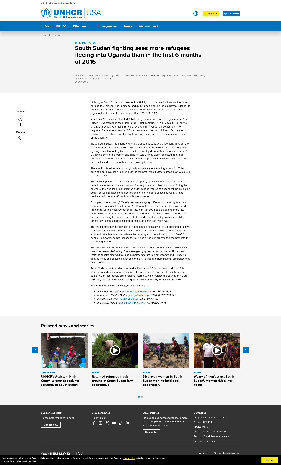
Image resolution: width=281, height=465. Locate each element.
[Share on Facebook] (20, 124)
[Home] (61, 13)
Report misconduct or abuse (210, 431)
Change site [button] (66, 2)
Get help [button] (233, 13)
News (128, 26)
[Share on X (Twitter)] (20, 118)
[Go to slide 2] (142, 397)
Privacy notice (203, 453)
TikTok (121, 423)
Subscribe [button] (151, 432)
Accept (269, 460)
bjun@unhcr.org (129, 299)
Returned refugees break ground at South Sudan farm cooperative (113, 380)
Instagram (100, 423)
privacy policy (129, 458)
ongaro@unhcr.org (137, 291)
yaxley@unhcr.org (138, 295)
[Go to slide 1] (139, 397)
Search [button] (186, 13)
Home (43, 35)
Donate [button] (212, 13)
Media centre (201, 427)
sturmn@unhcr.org (134, 302)
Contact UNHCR (203, 422)
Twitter (107, 423)
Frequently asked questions (209, 417)
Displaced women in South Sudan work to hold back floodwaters (162, 380)
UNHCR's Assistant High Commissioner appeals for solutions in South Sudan (60, 380)
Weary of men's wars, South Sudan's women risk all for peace (214, 380)
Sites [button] (195, 13)
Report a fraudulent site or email (212, 436)
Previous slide (35, 350)
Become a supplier (204, 441)
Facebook (94, 423)
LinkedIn (127, 423)
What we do (81, 26)
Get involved (148, 26)
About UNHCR (55, 26)
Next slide (246, 350)
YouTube (114, 423)
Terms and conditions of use (227, 453)
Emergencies (107, 26)
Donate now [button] (51, 425)
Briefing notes (55, 35)
